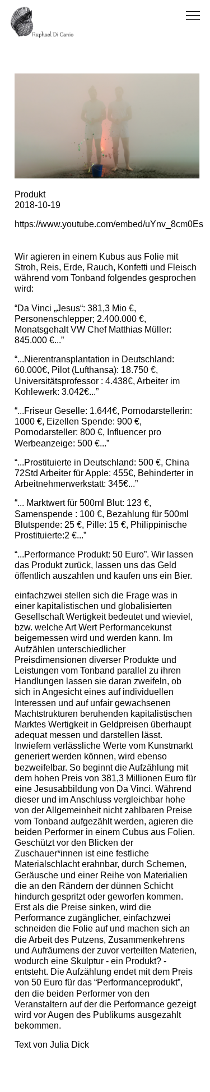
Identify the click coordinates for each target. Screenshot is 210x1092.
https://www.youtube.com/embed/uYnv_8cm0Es (109, 224)
